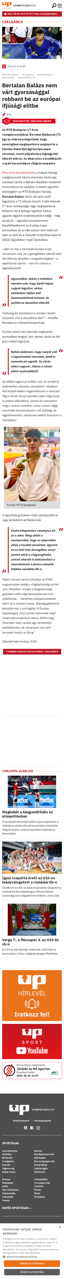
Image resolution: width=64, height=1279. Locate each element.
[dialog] (32, 1251)
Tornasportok (42, 1182)
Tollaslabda (40, 1179)
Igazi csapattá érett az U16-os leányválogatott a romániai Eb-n (29, 880)
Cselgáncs (12, 22)
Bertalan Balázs (11, 74)
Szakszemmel (21, 1120)
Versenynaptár (42, 1120)
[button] (32, 1257)
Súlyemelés (8, 1193)
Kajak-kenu (8, 1171)
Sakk (5, 1186)
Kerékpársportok (44, 1154)
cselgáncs (29, 74)
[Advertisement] (32, 689)
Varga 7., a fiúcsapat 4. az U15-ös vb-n (30, 941)
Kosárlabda (40, 1164)
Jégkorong (8, 1168)
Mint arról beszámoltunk (18, 172)
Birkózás (7, 1157)
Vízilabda (39, 1196)
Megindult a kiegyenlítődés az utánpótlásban (27, 814)
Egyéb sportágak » (16, 1208)
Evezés (6, 1164)
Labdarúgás (41, 1168)
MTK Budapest (46, 74)
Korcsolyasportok (44, 1161)
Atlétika (7, 1154)
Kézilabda (40, 1157)
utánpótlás (9, 77)
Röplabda (7, 1182)
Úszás (37, 1189)
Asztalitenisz (10, 1150)
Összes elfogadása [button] (32, 1263)
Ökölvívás (39, 1171)
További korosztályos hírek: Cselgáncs (32, 651)
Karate (38, 1150)
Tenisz (6, 1200)
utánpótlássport (27, 77)
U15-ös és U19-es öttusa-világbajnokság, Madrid (34, 13)
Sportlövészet (10, 1189)
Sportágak (10, 1143)
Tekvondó (7, 1196)
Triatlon (38, 1186)
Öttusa (6, 1179)
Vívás (37, 1193)
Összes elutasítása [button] (32, 1272)
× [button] (60, 1227)
